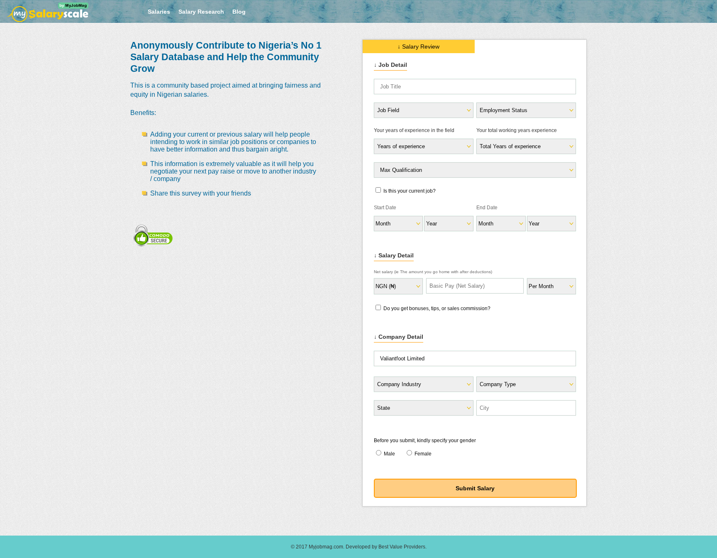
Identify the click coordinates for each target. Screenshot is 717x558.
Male (389, 454)
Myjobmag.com (326, 547)
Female (422, 454)
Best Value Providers (401, 547)
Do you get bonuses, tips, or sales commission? (436, 308)
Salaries (159, 11)
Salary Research (201, 11)
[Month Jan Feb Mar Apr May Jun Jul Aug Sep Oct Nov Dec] (398, 223)
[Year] (551, 223)
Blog (239, 11)
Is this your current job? (409, 191)
